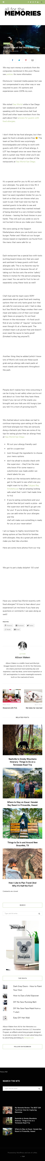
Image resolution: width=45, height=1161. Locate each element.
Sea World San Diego (14, 437)
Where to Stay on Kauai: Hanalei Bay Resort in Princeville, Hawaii (22, 803)
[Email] (32, 60)
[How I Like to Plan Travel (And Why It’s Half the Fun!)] (22, 863)
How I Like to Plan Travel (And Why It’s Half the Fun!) (22, 884)
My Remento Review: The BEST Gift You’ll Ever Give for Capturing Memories (28, 1109)
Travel (7, 43)
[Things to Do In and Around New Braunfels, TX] (22, 823)
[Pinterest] (25, 60)
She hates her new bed (34, 708)
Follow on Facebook (22, 1046)
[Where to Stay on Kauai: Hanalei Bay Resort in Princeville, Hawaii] (22, 783)
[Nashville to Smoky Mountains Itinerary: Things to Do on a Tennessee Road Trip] (22, 740)
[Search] (41, 2)
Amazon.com (29, 1038)
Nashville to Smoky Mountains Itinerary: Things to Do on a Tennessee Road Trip (22, 761)
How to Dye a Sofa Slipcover (26, 995)
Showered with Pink (10, 708)
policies (9, 74)
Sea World (17, 104)
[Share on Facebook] (12, 60)
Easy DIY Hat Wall (21, 1017)
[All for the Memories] (22, 11)
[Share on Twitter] (19, 60)
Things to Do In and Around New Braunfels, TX (23, 844)
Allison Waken (12, 51)
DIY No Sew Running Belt (24, 1002)
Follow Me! (4, 1072)
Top (23, 1156)
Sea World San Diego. (26, 161)
